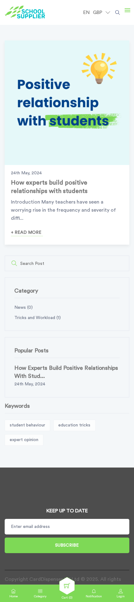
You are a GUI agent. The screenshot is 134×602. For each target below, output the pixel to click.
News (23, 307)
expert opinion (24, 440)
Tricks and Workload (37, 318)
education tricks (74, 425)
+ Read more (26, 232)
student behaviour (27, 425)
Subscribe (67, 545)
